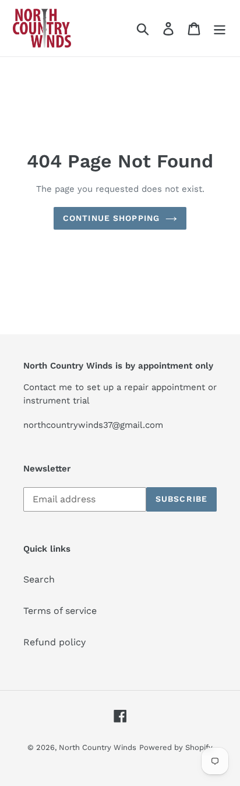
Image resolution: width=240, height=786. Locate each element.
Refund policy (54, 642)
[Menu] (219, 28)
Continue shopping (111, 218)
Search (39, 579)
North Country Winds (97, 747)
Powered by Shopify (176, 747)
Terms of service (60, 610)
